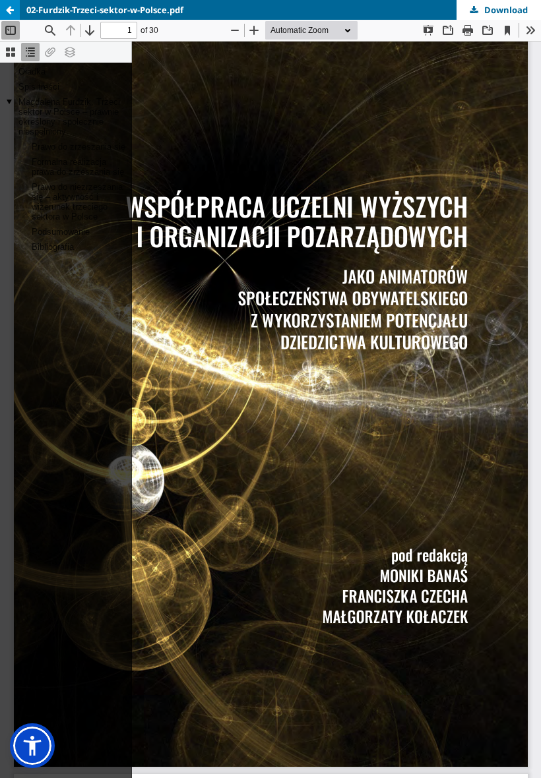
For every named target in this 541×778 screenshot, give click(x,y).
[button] (32, 746)
